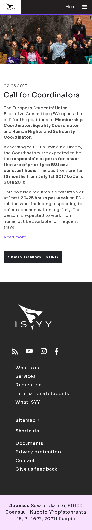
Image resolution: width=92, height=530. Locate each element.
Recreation (28, 385)
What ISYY (27, 402)
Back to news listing (34, 257)
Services (25, 376)
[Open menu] (82, 7)
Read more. (15, 237)
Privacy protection (38, 452)
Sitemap (25, 420)
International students (42, 393)
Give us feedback (36, 469)
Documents (29, 443)
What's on (27, 368)
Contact (25, 460)
